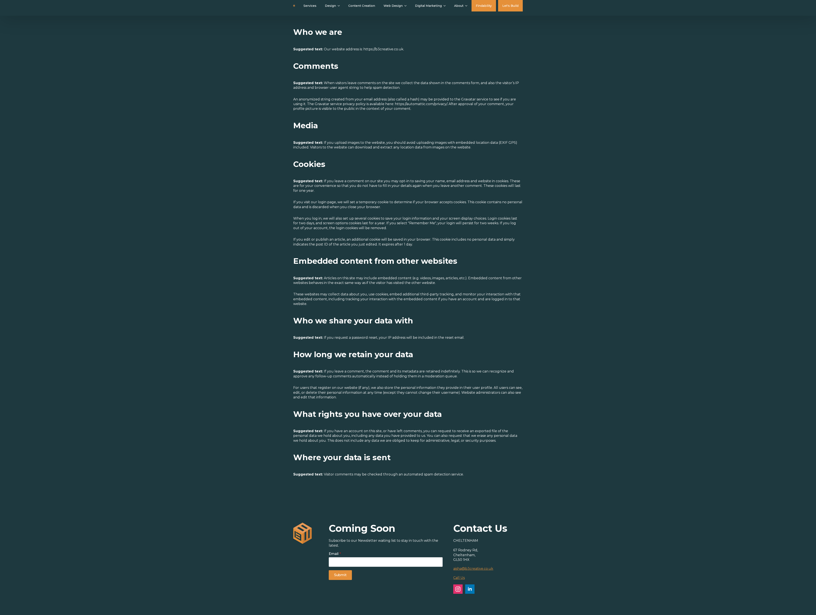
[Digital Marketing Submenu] (446, 5)
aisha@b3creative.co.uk (473, 569)
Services (309, 6)
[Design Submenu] (340, 5)
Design (330, 6)
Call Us (459, 578)
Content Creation (361, 6)
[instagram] (458, 589)
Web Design (393, 6)
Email (335, 554)
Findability (484, 6)
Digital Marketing (428, 6)
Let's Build (510, 6)
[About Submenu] (467, 5)
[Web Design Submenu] (407, 5)
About (458, 6)
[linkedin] (470, 589)
